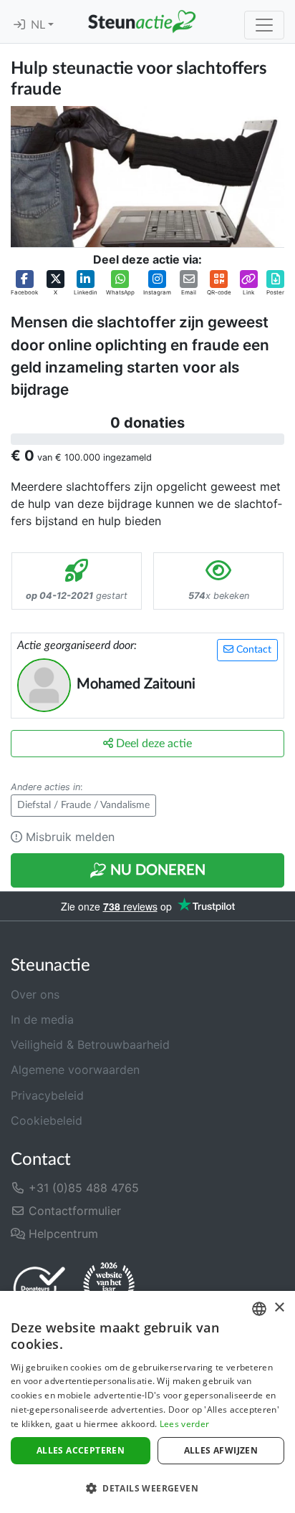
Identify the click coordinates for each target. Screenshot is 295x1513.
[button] (24, 283)
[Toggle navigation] (264, 25)
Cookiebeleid (46, 1120)
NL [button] (39, 25)
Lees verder (184, 1424)
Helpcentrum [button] (61, 1233)
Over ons (35, 994)
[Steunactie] (141, 21)
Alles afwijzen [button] (221, 1450)
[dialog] (147, 1402)
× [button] (279, 1307)
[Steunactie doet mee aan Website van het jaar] (109, 1287)
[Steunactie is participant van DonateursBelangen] (39, 1287)
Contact (252, 650)
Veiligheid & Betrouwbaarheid (90, 1044)
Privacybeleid (47, 1095)
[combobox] (259, 1309)
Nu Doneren (156, 870)
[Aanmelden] (19, 25)
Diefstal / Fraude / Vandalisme (83, 805)
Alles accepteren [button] (81, 1450)
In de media (42, 1019)
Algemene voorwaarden (75, 1069)
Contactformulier (73, 1211)
